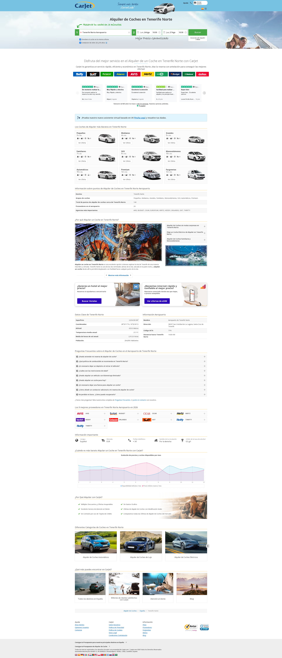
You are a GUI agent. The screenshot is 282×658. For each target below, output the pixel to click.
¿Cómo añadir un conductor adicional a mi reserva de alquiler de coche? (106, 390)
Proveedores (147, 627)
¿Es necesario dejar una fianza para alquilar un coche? (100, 385)
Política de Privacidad (116, 627)
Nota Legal (113, 633)
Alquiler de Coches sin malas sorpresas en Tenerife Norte (183, 226)
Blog (144, 635)
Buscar (198, 32)
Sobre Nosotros (114, 625)
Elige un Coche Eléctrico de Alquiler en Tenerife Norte (185, 233)
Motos (145, 633)
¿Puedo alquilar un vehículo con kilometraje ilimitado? (100, 375)
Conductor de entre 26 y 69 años (93, 43)
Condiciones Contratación (118, 635)
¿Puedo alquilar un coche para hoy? (92, 380)
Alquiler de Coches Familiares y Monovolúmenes (179, 240)
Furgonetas (147, 630)
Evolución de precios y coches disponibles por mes (141, 455)
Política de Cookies (115, 630)
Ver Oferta (82, 143)
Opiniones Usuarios (82, 627)
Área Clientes (79, 625)
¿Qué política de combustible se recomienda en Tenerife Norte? (103, 361)
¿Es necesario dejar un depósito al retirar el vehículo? (99, 366)
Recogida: (83, 31)
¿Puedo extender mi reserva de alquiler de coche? (98, 357)
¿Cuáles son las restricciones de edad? (93, 371)
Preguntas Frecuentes (122, 400)
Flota (144, 625)
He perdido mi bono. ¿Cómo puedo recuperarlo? (97, 394)
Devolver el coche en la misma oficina (95, 39)
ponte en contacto (139, 400)
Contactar (78, 630)
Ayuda (185, 3)
